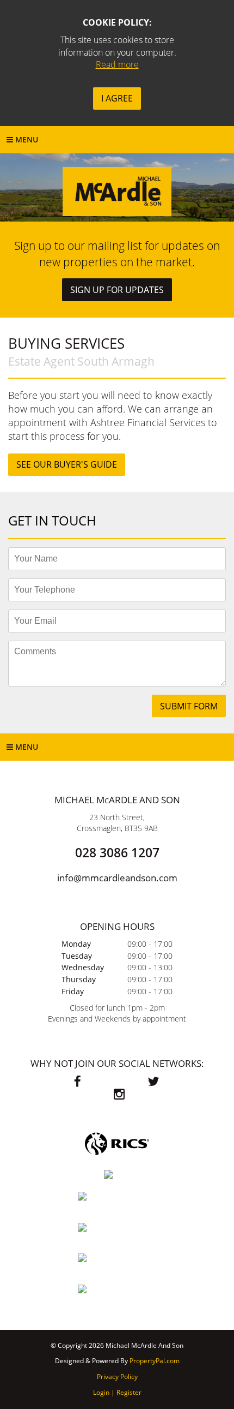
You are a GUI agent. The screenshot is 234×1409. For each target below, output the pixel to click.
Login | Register (117, 1392)
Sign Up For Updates (117, 290)
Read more (117, 64)
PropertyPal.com (155, 1360)
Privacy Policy (117, 1376)
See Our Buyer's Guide (66, 464)
